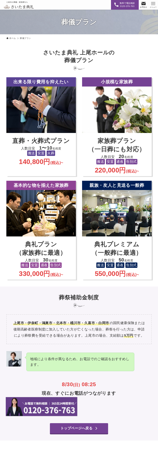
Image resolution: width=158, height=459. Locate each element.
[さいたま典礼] (19, 5)
